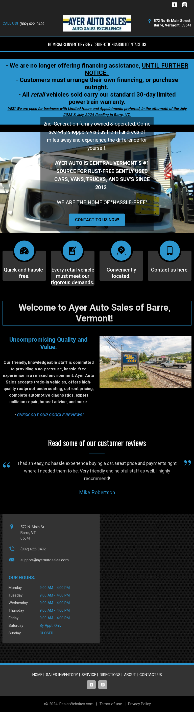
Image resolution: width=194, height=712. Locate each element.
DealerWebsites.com (76, 704)
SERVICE (91, 44)
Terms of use (111, 704)
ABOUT (121, 44)
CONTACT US (136, 44)
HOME (52, 44)
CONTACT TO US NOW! (97, 219)
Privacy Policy (139, 704)
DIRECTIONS (106, 44)
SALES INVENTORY (71, 44)
